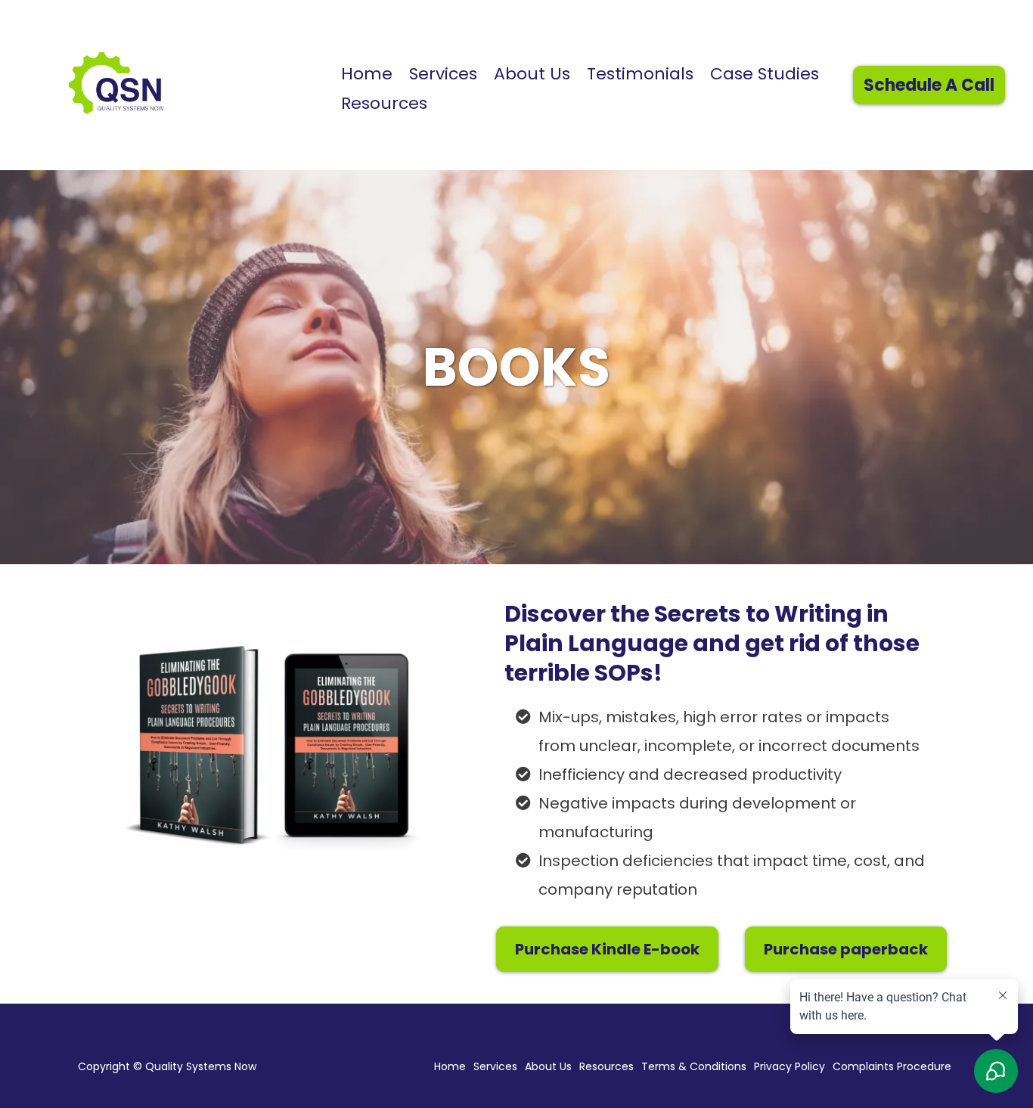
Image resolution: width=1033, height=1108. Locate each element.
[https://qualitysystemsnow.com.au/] (164, 83)
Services (443, 73)
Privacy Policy (789, 1066)
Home (366, 73)
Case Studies (764, 73)
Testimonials (640, 73)
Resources (384, 103)
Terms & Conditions (693, 1066)
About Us (532, 73)
